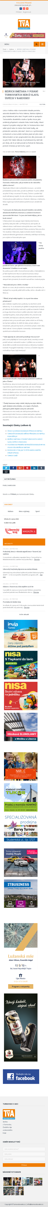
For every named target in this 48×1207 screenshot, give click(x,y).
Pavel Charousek (9, 485)
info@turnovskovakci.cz (35, 1204)
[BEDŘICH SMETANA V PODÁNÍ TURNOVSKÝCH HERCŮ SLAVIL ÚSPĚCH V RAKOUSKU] (24, 73)
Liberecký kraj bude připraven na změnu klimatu (24, 5)
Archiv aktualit (24, 614)
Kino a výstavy (24, 511)
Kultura (42, 104)
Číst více (37, 559)
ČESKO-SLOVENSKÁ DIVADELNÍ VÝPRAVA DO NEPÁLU (24, 431)
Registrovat (27, 12)
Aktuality (8, 544)
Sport (37, 511)
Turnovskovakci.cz (19, 1204)
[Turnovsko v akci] (24, 24)
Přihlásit (19, 12)
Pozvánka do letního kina (12, 602)
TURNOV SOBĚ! (12, 456)
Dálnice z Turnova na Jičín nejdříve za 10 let (18, 587)
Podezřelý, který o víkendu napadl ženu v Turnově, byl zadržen (22, 553)
